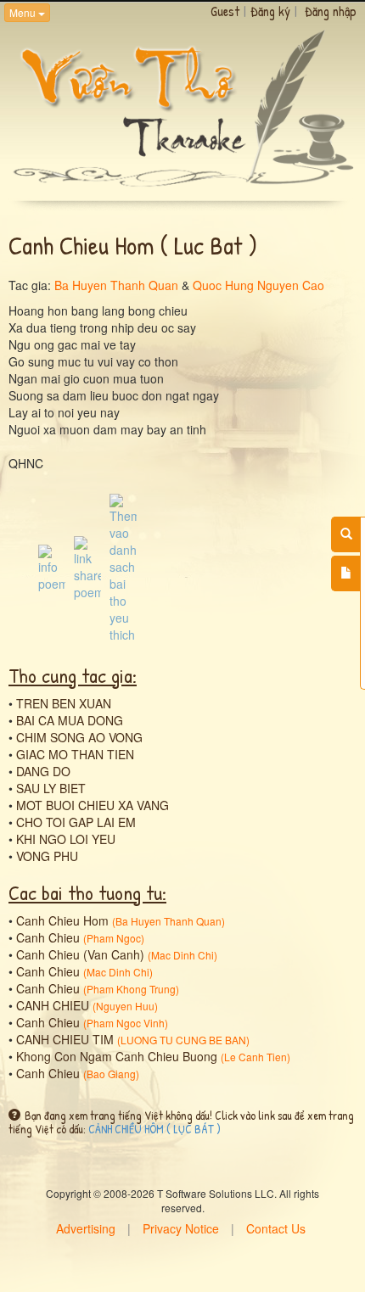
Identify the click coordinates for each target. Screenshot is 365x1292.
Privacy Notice (181, 1228)
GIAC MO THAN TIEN (75, 754)
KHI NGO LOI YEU (65, 839)
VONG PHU (47, 855)
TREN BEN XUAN (63, 703)
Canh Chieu (48, 937)
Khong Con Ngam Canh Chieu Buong (116, 1056)
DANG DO (43, 771)
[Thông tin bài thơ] (51, 565)
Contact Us (276, 1228)
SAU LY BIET (51, 788)
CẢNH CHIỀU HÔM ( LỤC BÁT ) (154, 1129)
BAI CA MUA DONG (69, 720)
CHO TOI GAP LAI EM (76, 822)
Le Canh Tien (255, 1056)
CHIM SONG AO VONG (79, 737)
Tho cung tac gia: (72, 675)
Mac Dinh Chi (182, 955)
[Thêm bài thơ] (346, 573)
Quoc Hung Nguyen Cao (258, 285)
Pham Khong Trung (131, 989)
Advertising (85, 1228)
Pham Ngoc (114, 938)
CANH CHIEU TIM (65, 1039)
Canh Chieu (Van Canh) (80, 954)
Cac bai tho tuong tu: (87, 892)
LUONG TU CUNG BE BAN (183, 1039)
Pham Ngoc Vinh (126, 1022)
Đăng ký (270, 11)
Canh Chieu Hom (62, 920)
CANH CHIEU (52, 1005)
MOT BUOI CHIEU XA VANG (92, 805)
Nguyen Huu (125, 1005)
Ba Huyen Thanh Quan (116, 285)
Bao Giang (111, 1073)
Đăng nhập (331, 11)
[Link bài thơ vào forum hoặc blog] (87, 565)
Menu (23, 12)
